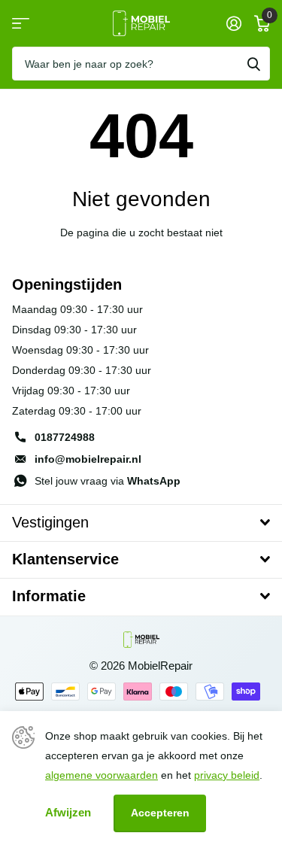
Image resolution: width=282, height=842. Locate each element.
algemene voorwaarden (101, 775)
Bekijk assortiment (20, 23)
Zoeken (253, 64)
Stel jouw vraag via (107, 481)
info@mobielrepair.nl (88, 459)
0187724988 (65, 437)
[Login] (233, 23)
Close (141, 523)
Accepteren (160, 813)
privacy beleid (226, 775)
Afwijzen (68, 813)
